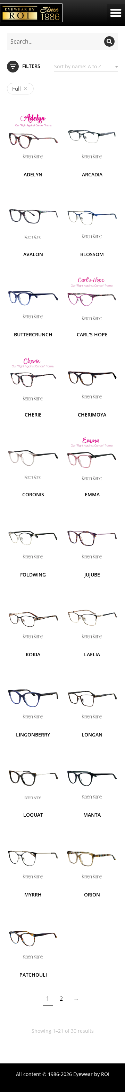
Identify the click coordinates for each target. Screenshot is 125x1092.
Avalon (33, 254)
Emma (92, 494)
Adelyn (33, 174)
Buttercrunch (33, 334)
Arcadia (92, 174)
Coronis (33, 494)
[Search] (109, 41)
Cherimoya (92, 414)
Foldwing (33, 574)
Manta (92, 814)
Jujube (92, 574)
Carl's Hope (92, 334)
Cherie (33, 414)
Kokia (33, 654)
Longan (92, 734)
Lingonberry (33, 734)
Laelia (92, 654)
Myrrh (33, 894)
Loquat (33, 814)
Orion (92, 894)
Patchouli (33, 974)
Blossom (92, 254)
